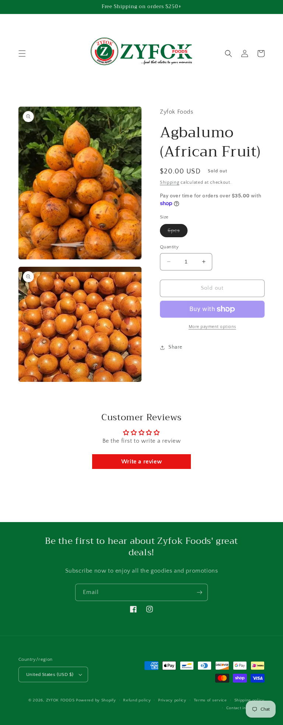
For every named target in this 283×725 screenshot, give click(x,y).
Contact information (245, 708)
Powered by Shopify (96, 700)
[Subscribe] (199, 592)
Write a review (141, 461)
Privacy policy (172, 700)
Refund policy (137, 700)
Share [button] (175, 347)
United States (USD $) (49, 674)
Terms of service (210, 700)
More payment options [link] (212, 326)
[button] (22, 53)
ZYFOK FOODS (60, 700)
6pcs (178, 232)
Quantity (169, 246)
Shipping (169, 182)
